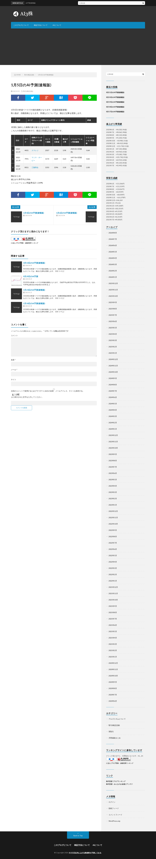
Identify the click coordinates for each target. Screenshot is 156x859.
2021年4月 (113, 638)
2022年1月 (113, 581)
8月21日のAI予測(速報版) (115, 92)
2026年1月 (113, 277)
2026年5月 (113, 252)
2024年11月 (113, 366)
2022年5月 (113, 555)
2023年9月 (113, 454)
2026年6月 (113, 245)
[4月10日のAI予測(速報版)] (16, 266)
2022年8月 (113, 536)
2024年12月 (113, 359)
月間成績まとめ (115, 738)
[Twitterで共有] (32, 98)
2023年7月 (113, 467)
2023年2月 (113, 498)
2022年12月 (113, 511)
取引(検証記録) (28, 91)
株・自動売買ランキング (30, 243)
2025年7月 (113, 315)
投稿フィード (114, 808)
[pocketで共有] (75, 98)
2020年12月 (113, 663)
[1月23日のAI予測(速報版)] (16, 293)
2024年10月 (113, 372)
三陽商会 (35, 167)
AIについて (57, 25)
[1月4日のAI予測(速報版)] (16, 216)
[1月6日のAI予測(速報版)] (91, 216)
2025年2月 (113, 347)
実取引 (111, 731)
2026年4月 (113, 258)
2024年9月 (113, 378)
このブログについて (21, 25)
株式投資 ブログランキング (116, 781)
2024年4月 (113, 410)
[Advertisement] (78, 47)
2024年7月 (113, 391)
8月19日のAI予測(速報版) (115, 102)
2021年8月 (113, 612)
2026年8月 (113, 233)
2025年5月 (113, 328)
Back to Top (78, 836)
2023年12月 (113, 435)
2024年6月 (113, 397)
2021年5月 (113, 631)
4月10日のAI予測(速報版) (34, 263)
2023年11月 (113, 442)
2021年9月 (113, 606)
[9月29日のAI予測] (16, 280)
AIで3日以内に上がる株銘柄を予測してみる (85, 853)
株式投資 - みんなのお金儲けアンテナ (119, 784)
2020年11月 (113, 669)
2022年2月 (113, 574)
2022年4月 (113, 562)
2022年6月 (113, 549)
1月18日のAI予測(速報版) (34, 303)
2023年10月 (113, 448)
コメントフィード (115, 815)
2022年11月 (113, 517)
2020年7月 (113, 695)
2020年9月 (113, 682)
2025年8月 (113, 309)
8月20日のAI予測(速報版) (115, 97)
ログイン (112, 802)
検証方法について (41, 25)
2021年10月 (113, 600)
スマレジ (35, 150)
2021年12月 (113, 587)
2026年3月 (113, 264)
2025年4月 (113, 334)
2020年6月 (113, 701)
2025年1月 (113, 353)
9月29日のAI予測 (30, 276)
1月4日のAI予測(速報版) (33, 213)
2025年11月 (113, 290)
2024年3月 (113, 416)
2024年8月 (113, 385)
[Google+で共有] (47, 98)
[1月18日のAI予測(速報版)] (16, 307)
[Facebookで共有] (18, 98)
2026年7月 (113, 239)
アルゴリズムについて (117, 719)
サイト (13, 379)
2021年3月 (113, 644)
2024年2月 (113, 423)
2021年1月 (113, 657)
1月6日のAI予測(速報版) (66, 213)
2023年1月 (113, 505)
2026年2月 (113, 271)
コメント (14, 335)
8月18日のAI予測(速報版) (115, 107)
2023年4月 (113, 486)
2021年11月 (113, 593)
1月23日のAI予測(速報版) (34, 290)
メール (14, 370)
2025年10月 (113, 296)
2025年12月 (113, 283)
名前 (13, 360)
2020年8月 (113, 688)
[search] (143, 3)
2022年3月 (113, 568)
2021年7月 (113, 619)
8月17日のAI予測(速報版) (115, 112)
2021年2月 (113, 650)
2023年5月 (113, 479)
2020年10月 (113, 676)
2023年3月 (113, 492)
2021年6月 (113, 625)
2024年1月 (113, 429)
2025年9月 (113, 302)
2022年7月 (113, 543)
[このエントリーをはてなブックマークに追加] (61, 98)
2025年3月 (113, 340)
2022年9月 (113, 530)
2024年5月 (113, 404)
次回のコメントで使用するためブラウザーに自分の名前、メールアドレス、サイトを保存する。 (47, 391)
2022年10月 (113, 524)
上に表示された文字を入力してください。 (27, 397)
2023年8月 (113, 460)
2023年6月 (113, 473)
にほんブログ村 (16, 243)
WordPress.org (114, 821)
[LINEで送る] (90, 98)
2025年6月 (113, 321)
